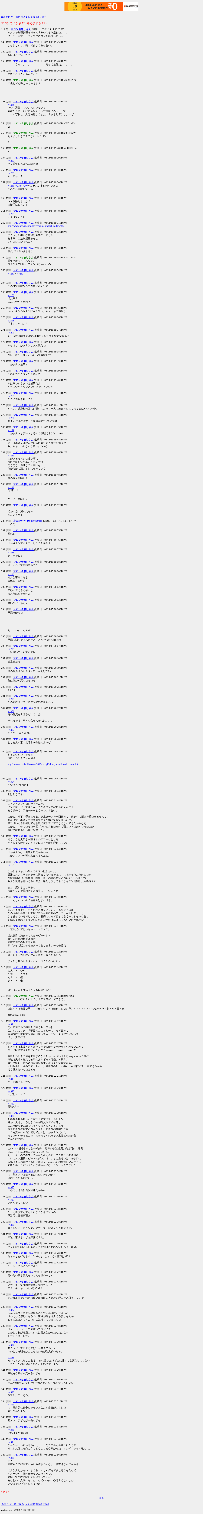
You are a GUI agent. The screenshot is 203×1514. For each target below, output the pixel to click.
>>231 (11, 185)
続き (101, 1498)
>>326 (11, 1224)
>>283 (11, 487)
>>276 (11, 418)
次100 (46, 1504)
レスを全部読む (37, 17)
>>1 (10, 865)
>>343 (11, 1442)
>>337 (11, 1310)
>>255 (11, 173)
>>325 (11, 1187)
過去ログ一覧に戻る (12, 1504)
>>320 (11, 1116)
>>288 (11, 552)
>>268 (11, 320)
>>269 (11, 396)
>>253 (11, 160)
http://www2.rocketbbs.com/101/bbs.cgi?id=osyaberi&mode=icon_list (43, 764)
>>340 (11, 1392)
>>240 (24, 185)
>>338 (11, 1457)
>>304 (11, 781)
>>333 (11, 1357)
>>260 (11, 273)
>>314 (11, 1024)
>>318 (11, 1091)
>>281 (11, 455)
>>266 (11, 295)
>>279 (11, 430)
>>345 (11, 1429)
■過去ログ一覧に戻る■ (14, 17)
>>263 (20, 273)
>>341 (11, 1404)
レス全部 (30, 1504)
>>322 (11, 1103)
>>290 (11, 574)
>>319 (11, 1079)
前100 (39, 1504)
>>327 (11, 1199)
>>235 (17, 185)
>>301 (11, 711)
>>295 (11, 649)
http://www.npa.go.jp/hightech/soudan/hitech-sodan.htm (36, 226)
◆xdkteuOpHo (28, 521)
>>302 (11, 730)
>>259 (11, 214)
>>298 (11, 699)
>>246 (11, 104)
